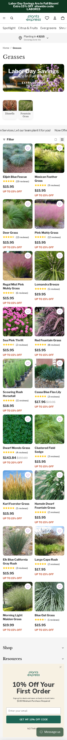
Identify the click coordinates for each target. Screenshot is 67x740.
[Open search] (12, 18)
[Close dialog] (60, 667)
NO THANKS (33, 728)
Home (6, 48)
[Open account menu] (55, 18)
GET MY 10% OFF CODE (33, 719)
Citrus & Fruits (28, 28)
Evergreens (48, 28)
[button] (27, 148)
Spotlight (9, 28)
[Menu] (4, 18)
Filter (10, 139)
